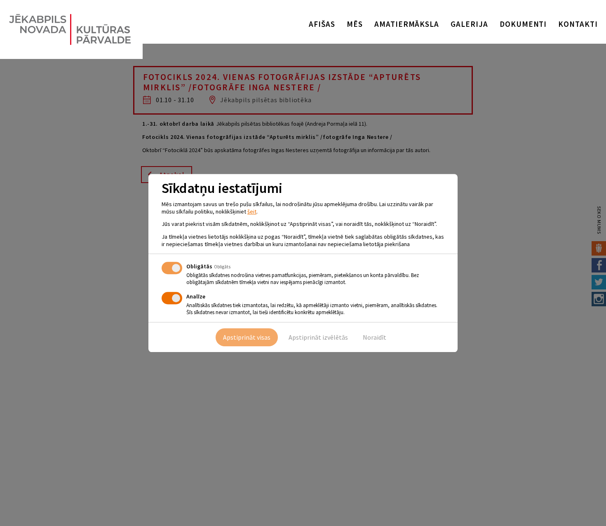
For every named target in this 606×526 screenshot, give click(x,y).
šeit (251, 211)
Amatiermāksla (406, 24)
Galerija (469, 24)
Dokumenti (523, 24)
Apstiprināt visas (246, 337)
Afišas (322, 24)
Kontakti (578, 24)
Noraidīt (374, 337)
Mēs (355, 24)
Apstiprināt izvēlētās (318, 337)
